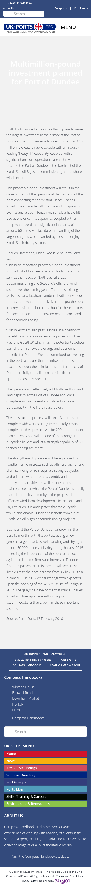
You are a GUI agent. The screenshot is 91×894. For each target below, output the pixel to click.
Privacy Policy (29, 881)
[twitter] (45, 890)
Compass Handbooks (28, 718)
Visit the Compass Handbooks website (41, 856)
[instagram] (52, 890)
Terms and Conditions (70, 876)
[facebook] (38, 890)
